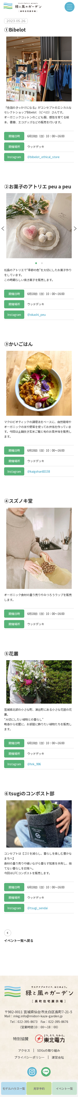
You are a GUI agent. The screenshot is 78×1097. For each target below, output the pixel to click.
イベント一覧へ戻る (18, 940)
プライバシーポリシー (29, 1057)
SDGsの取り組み (48, 1050)
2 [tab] (42, 262)
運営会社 (58, 1057)
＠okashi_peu (36, 314)
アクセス (24, 1050)
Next (75, 228)
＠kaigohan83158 (38, 471)
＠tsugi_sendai (37, 908)
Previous (3, 228)
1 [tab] (36, 262)
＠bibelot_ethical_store (43, 157)
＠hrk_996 (34, 764)
